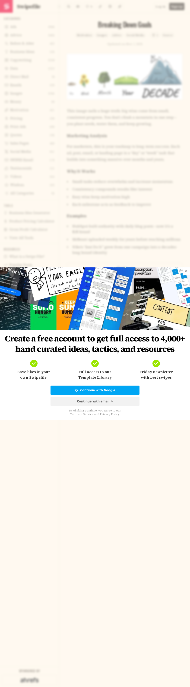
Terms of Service (81, 414)
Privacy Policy (109, 414)
